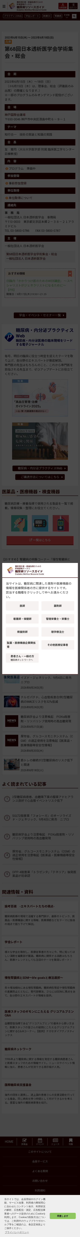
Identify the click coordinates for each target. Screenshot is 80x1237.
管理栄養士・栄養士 (57, 618)
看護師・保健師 (22, 618)
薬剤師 (58, 605)
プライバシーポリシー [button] (17, 1232)
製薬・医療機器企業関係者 (21, 644)
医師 (22, 605)
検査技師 (22, 631)
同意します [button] (62, 1216)
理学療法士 (57, 631)
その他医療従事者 (57, 644)
